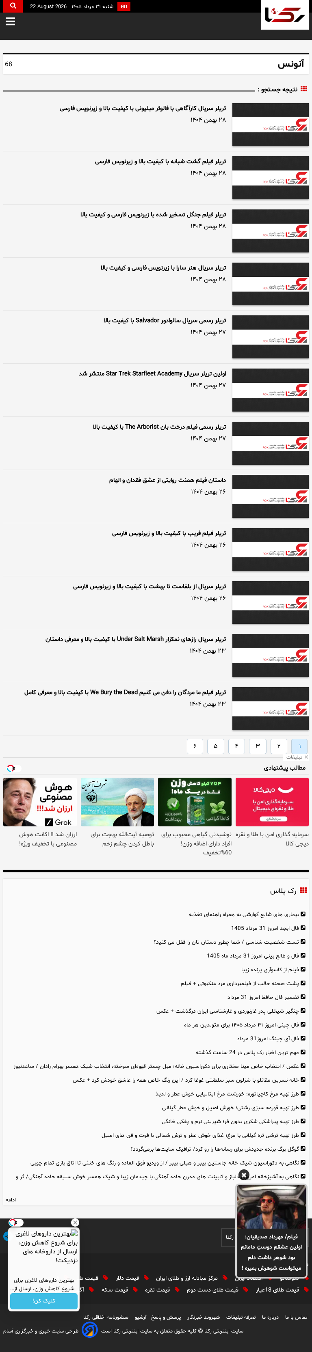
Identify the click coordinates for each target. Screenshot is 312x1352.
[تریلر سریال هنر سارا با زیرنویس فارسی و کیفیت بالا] (270, 284)
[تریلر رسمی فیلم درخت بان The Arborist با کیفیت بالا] (270, 443)
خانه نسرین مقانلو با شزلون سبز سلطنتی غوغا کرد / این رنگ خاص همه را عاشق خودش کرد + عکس (186, 1080)
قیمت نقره (158, 1290)
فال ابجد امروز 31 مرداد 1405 (265, 928)
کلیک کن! (43, 1301)
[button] (16, 22)
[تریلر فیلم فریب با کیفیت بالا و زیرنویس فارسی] (270, 549)
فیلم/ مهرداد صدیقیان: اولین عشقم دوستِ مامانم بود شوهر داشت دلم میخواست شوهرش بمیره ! (271, 1252)
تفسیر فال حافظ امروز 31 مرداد (263, 997)
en (124, 6)
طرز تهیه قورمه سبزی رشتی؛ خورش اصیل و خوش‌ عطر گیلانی (230, 1108)
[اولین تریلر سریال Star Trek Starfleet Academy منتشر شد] (270, 390)
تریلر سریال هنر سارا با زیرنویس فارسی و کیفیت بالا (163, 268)
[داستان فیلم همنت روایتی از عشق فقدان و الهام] (270, 496)
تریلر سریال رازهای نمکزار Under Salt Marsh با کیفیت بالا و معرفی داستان (136, 639)
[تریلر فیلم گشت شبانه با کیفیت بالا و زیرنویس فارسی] (270, 177)
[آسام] (90, 1331)
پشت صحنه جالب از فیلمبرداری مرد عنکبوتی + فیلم (240, 984)
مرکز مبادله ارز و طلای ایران (187, 1278)
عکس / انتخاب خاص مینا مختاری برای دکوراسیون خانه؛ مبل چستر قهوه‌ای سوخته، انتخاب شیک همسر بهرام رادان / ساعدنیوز (156, 1066)
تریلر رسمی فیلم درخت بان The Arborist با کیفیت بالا (159, 427)
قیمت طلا (88, 1278)
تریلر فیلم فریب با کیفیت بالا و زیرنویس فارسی (169, 533)
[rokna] (285, 15)
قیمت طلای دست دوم (213, 1290)
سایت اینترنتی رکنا (223, 1331)
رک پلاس (283, 891)
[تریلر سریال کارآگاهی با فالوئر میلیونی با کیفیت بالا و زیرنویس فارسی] (270, 124)
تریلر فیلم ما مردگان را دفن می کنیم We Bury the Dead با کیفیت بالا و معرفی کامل (125, 692)
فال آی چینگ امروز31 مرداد (268, 1039)
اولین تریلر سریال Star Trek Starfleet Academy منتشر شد (152, 374)
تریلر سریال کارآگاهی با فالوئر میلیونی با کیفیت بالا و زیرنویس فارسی (143, 108)
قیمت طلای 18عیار (278, 1290)
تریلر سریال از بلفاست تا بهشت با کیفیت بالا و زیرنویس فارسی (149, 586)
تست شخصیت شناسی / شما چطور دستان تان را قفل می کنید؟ (226, 942)
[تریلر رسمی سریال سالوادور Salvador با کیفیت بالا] (270, 336)
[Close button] (75, 1222)
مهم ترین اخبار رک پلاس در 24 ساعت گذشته (247, 1053)
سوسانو (290, 1278)
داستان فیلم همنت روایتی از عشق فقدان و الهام (167, 480)
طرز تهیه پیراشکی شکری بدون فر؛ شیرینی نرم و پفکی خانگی (230, 1122)
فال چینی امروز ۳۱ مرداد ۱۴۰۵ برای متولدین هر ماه (241, 1025)
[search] (13, 6)
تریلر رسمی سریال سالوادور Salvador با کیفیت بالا (165, 321)
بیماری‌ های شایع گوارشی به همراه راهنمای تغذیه (244, 915)
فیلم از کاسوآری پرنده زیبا (270, 970)
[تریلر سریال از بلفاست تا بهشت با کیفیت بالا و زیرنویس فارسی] (270, 602)
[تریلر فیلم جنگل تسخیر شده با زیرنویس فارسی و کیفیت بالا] (270, 230)
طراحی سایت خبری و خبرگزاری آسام (40, 1331)
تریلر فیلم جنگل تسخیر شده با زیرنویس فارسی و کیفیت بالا (153, 215)
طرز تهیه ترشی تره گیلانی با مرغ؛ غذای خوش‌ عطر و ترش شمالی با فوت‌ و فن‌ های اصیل (200, 1135)
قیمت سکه (116, 1290)
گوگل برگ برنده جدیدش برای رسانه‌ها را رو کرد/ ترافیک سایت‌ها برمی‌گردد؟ (214, 1149)
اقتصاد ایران (249, 1278)
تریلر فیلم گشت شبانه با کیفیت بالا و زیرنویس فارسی (160, 161)
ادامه (11, 1200)
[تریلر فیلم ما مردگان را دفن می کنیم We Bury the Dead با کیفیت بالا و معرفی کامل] (270, 708)
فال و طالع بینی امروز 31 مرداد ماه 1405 (253, 956)
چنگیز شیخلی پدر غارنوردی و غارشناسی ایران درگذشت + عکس (227, 1011)
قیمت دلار (128, 1278)
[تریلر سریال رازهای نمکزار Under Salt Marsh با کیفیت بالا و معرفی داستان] (270, 655)
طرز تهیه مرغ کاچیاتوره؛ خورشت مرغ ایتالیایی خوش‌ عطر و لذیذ (227, 1094)
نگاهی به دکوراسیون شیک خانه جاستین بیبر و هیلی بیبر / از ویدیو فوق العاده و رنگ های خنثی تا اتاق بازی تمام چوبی (164, 1163)
